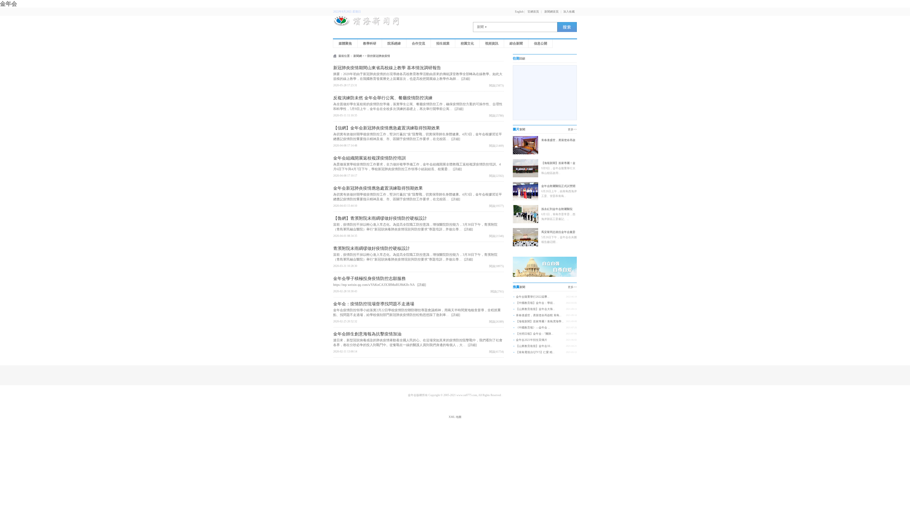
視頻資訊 (491, 43)
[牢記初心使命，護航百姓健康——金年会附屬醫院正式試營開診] (525, 199)
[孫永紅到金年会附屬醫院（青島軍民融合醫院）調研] (525, 222)
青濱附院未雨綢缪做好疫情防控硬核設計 (371, 248)
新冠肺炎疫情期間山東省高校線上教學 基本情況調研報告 (387, 67)
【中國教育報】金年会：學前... (535, 303)
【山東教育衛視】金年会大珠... (535, 309)
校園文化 (467, 43)
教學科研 (369, 43)
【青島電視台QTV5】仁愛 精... (535, 352)
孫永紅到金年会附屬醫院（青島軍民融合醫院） (557, 209)
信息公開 (540, 43)
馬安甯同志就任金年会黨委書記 (558, 232)
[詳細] (465, 79)
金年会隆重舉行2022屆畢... (532, 296)
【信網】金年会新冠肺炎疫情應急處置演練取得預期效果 (386, 128)
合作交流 (418, 43)
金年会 (8, 4)
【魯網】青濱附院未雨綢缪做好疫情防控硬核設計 (380, 218)
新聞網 (357, 56)
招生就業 (443, 43)
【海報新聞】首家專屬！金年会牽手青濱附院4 (558, 163)
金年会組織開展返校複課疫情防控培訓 (369, 158)
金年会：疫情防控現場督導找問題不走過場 (373, 304)
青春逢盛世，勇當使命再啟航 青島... (538, 315)
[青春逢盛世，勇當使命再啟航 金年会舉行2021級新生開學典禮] (525, 153)
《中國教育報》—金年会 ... (533, 327)
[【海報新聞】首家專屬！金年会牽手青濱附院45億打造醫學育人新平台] (525, 176)
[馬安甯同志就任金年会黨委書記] (525, 245)
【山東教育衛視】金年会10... (534, 346)
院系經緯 (394, 43)
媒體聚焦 (345, 43)
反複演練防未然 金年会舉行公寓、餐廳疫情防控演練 (382, 98)
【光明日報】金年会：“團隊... (534, 333)
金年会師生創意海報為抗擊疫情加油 (367, 334)
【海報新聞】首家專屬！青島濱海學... (540, 321)
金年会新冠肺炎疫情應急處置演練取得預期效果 (378, 188)
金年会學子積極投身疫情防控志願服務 (369, 278)
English (519, 11)
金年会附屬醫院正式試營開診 (558, 186)
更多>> (572, 129)
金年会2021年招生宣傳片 (531, 340)
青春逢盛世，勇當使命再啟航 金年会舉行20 (558, 140)
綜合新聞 (516, 43)
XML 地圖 (455, 417)
